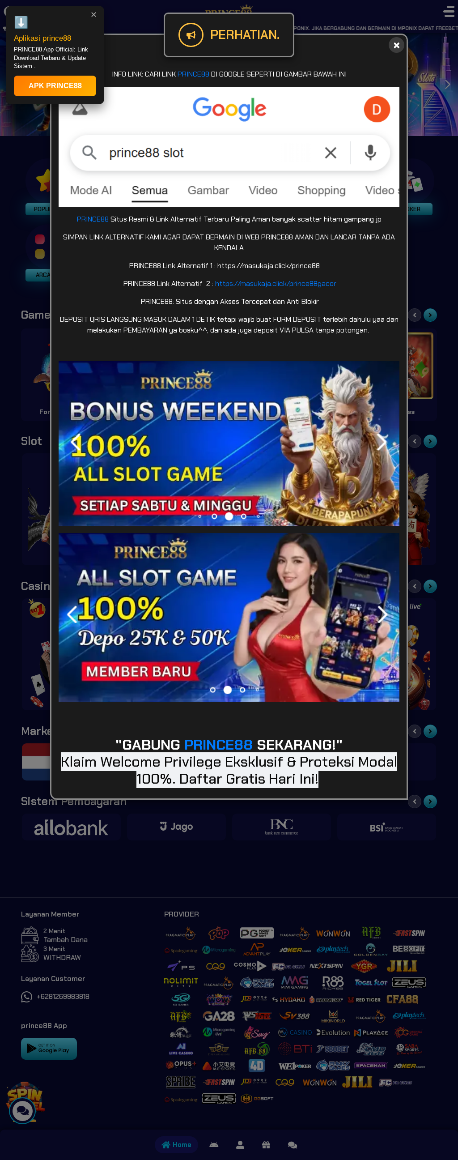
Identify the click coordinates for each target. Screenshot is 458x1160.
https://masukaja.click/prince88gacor (275, 283)
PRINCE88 (193, 74)
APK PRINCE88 (55, 86)
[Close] (396, 45)
